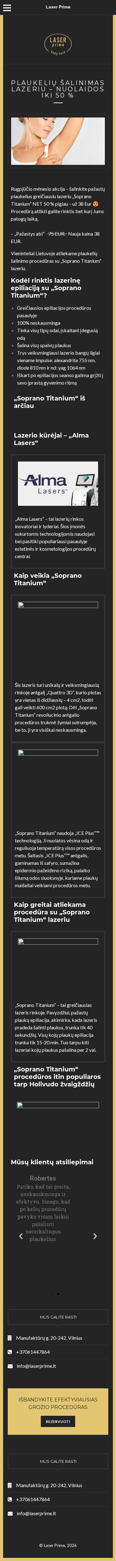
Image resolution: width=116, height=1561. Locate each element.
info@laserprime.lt (36, 1366)
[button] (53, 1294)
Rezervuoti (58, 1421)
